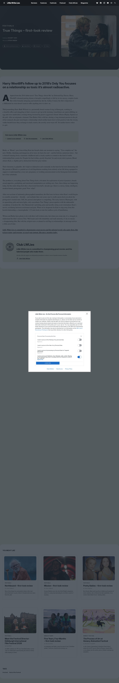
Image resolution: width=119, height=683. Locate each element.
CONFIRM (48, 363)
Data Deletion (50, 369)
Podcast (63, 3)
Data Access (59, 369)
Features (43, 3)
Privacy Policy (68, 369)
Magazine (84, 3)
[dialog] (59, 341)
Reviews (34, 3)
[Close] (87, 314)
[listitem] (59, 336)
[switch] (79, 340)
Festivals (53, 3)
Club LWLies (73, 3)
